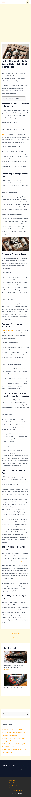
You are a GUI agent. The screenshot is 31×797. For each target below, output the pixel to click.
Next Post (15, 638)
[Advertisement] (15, 20)
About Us (12, 780)
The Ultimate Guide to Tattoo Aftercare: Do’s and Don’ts (13, 666)
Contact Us (12, 782)
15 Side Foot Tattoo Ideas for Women (12, 729)
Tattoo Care (6, 70)
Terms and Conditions (15, 790)
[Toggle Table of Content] (22, 98)
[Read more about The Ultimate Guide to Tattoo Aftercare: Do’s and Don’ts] (15, 657)
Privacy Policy (13, 785)
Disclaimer (12, 788)
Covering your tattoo (8, 330)
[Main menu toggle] (27, 2)
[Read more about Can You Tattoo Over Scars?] (15, 679)
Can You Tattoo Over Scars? (13, 688)
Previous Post (15, 633)
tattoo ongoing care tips (20, 561)
